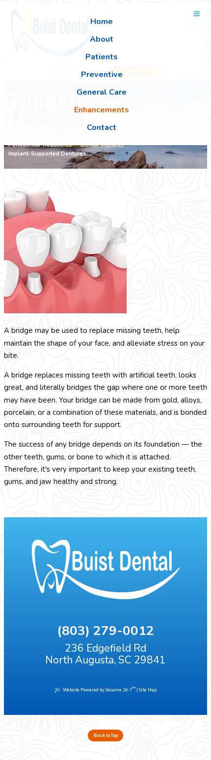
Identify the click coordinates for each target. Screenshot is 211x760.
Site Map (148, 690)
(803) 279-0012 (105, 630)
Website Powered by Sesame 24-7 (99, 689)
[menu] (197, 14)
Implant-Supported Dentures (47, 154)
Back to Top (106, 735)
